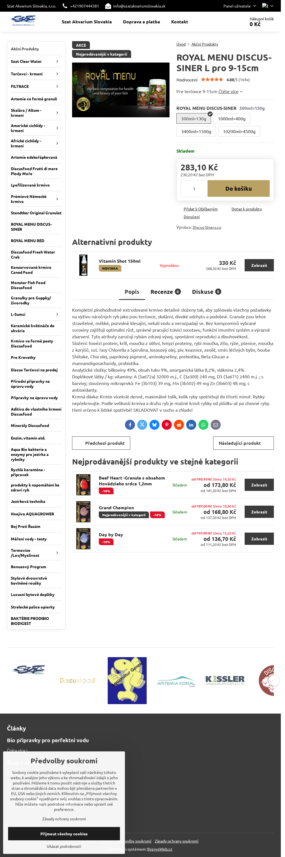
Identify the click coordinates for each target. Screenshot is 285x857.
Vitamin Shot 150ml (120, 261)
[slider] (212, 79)
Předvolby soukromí (134, 840)
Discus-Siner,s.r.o (207, 227)
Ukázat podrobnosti (64, 846)
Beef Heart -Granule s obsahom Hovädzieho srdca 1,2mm (132, 480)
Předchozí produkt (105, 443)
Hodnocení (187, 79)
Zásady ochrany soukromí (176, 840)
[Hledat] (225, 21)
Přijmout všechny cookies (64, 833)
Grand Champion (116, 507)
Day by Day (111, 534)
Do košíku (238, 188)
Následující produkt (240, 443)
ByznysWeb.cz (159, 848)
